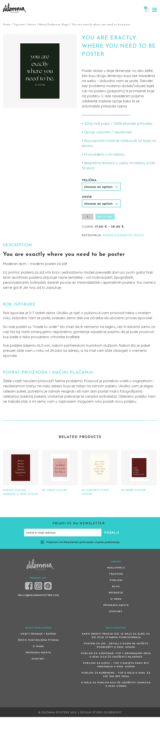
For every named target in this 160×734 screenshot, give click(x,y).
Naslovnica (116, 568)
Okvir (87, 197)
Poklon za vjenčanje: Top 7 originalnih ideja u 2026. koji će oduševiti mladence (116, 655)
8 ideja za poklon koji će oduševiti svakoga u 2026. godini (116, 684)
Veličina (89, 180)
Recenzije (116, 593)
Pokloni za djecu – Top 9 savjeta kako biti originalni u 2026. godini (116, 665)
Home (7, 24)
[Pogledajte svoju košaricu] (145, 11)
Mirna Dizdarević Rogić (54, 24)
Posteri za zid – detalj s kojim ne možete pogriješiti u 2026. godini (116, 645)
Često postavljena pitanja (38, 640)
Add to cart (105, 217)
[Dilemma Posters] (14, 8)
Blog (116, 586)
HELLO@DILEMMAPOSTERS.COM (38, 595)
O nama (116, 599)
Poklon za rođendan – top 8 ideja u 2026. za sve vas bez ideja (116, 675)
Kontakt (116, 611)
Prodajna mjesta (116, 605)
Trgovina (19, 24)
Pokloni (116, 580)
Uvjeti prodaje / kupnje (38, 634)
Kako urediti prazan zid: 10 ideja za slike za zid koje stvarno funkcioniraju (116, 636)
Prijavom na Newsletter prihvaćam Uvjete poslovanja (83, 542)
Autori (32, 24)
